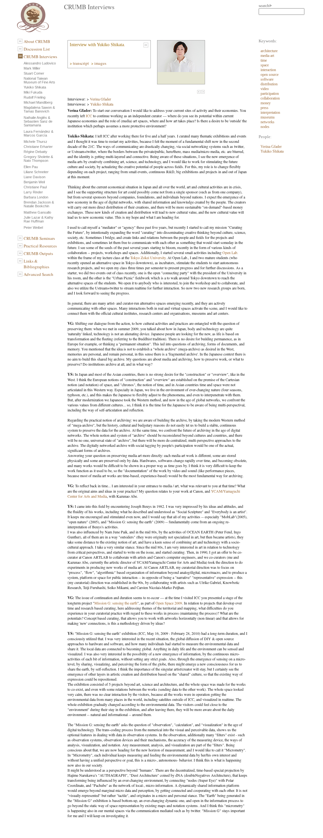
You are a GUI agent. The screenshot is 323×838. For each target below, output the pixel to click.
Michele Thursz (35, 141)
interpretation (270, 112)
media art (267, 55)
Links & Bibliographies (36, 264)
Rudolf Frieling (34, 97)
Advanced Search (38, 274)
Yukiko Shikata (35, 87)
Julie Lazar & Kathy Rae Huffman (38, 219)
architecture (269, 51)
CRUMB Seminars (39, 238)
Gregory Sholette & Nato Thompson (38, 158)
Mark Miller (32, 68)
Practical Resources (40, 246)
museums (268, 117)
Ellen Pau (31, 167)
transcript (81, 63)
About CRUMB (37, 41)
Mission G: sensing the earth (115, 602)
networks (267, 122)
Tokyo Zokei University (148, 257)
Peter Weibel (33, 227)
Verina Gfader (100, 98)
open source (270, 74)
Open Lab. (230, 252)
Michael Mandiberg (38, 102)
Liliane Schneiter (36, 172)
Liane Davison (34, 177)
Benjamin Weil (34, 182)
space (265, 65)
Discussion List (37, 49)
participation (270, 93)
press (264, 108)
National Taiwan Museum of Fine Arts (39, 80)
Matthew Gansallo (37, 212)
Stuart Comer (34, 73)
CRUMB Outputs (38, 253)
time (264, 60)
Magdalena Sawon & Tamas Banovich (39, 109)
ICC (89, 115)
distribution (269, 84)
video (265, 89)
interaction (268, 70)
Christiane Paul (35, 187)
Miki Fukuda (33, 92)
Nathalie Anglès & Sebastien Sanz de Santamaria (38, 121)
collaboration (270, 98)
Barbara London (36, 197)
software (267, 79)
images (100, 63)
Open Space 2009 (169, 602)
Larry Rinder (33, 192)
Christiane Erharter (38, 147)
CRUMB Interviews (40, 56)
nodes (265, 126)
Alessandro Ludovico (40, 63)
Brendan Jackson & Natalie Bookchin (39, 204)
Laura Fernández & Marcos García (38, 133)
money (266, 103)
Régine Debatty (35, 152)
